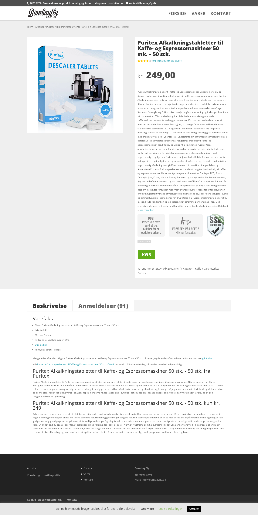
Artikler (31, 468)
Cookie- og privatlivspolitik (43, 475)
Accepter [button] (194, 508)
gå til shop (207, 358)
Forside (177, 14)
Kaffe (198, 268)
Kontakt (220, 14)
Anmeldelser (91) (103, 306)
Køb (146, 254)
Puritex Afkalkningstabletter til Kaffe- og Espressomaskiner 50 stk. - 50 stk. (76, 364)
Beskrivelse (50, 306)
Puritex (141, 273)
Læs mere (147, 508)
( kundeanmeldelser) (167, 60)
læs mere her (147, 209)
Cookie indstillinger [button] (170, 508)
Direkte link (41, 344)
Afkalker (39, 26)
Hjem (30, 26)
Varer (198, 14)
